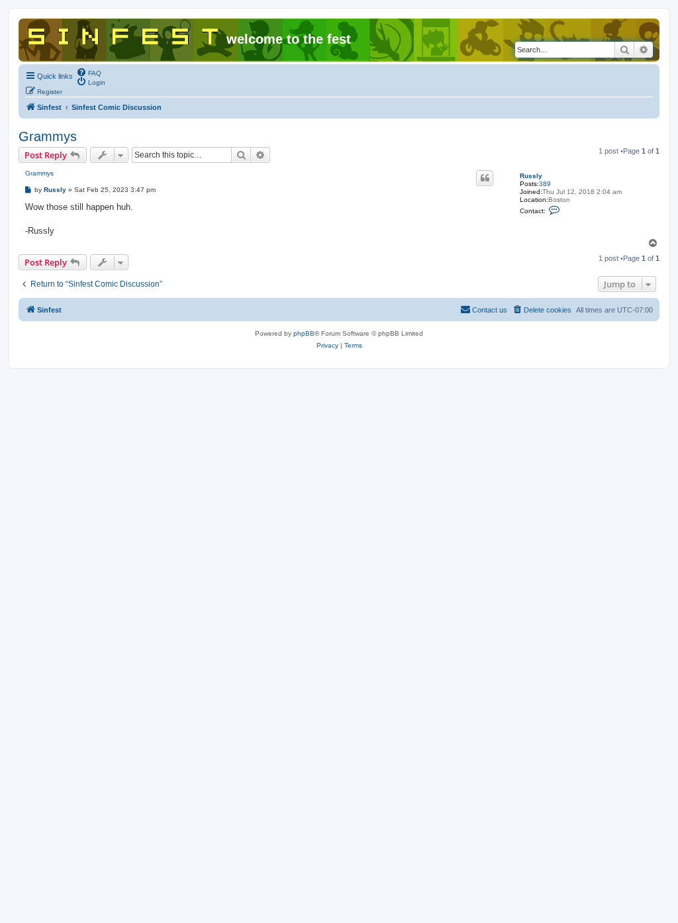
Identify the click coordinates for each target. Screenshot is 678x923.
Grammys (48, 136)
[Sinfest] (124, 34)
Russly (531, 175)
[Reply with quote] (484, 178)
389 (545, 183)
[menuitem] (88, 72)
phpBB (304, 333)
